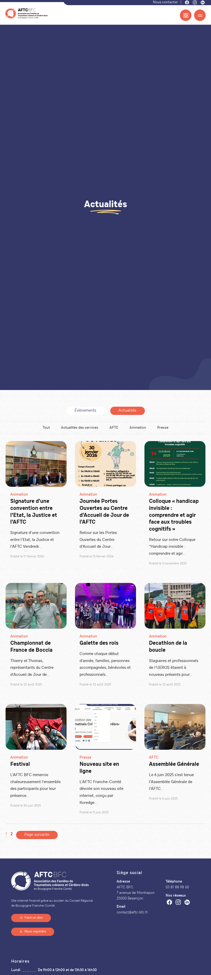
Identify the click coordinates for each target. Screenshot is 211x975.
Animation (137, 428)
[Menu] (200, 15)
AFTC (113, 428)
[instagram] (178, 903)
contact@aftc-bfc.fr (132, 912)
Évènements (85, 411)
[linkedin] (187, 903)
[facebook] (169, 903)
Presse (162, 428)
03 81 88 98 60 (177, 887)
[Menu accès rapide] (185, 15)
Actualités (127, 411)
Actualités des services (79, 428)
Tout (46, 428)
